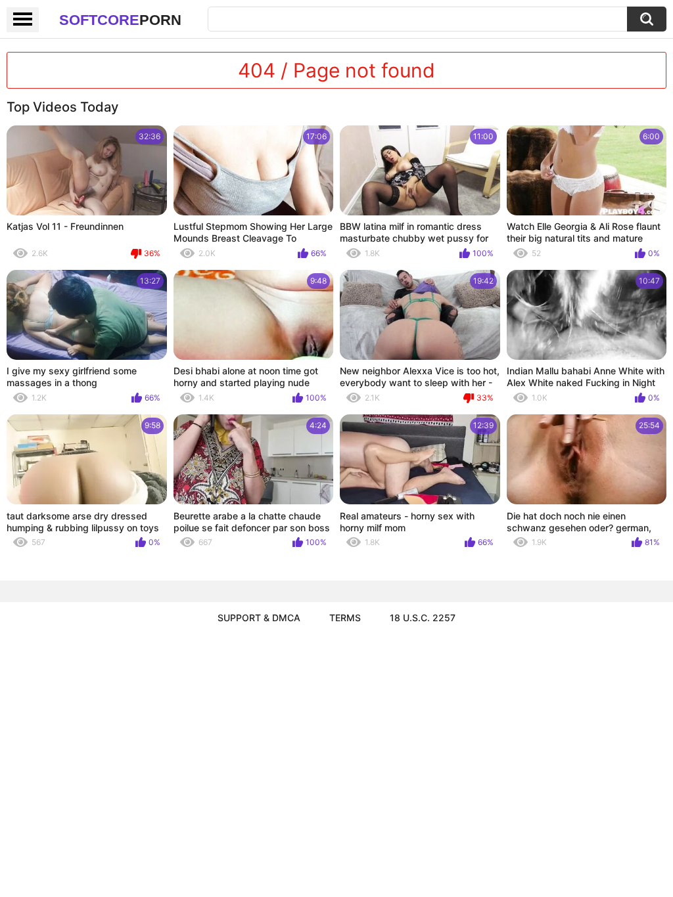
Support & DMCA (259, 617)
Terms (345, 617)
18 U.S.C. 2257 (422, 617)
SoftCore (120, 20)
